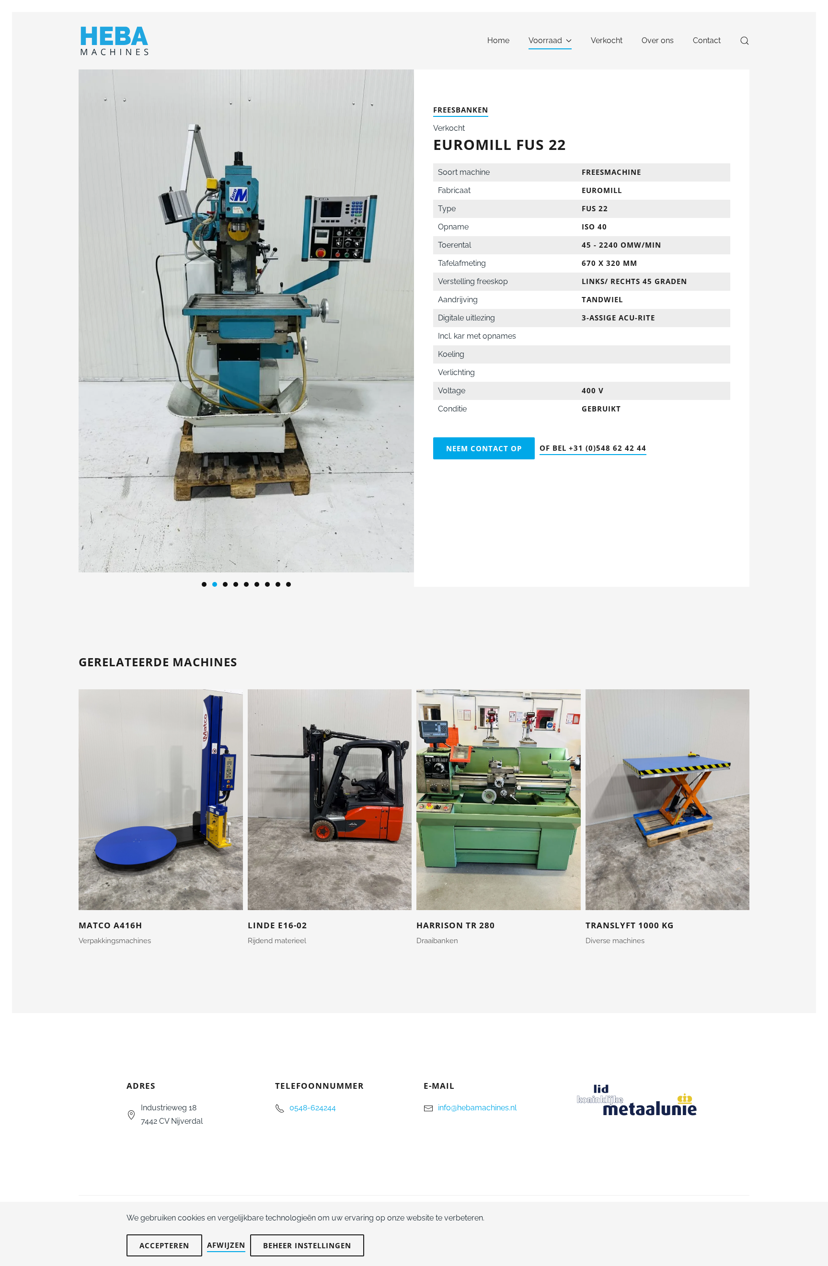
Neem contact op (484, 448)
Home (498, 40)
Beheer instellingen (307, 1245)
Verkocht (606, 40)
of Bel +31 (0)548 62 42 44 (593, 448)
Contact (707, 40)
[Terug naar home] (116, 41)
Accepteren (164, 1245)
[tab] (204, 584)
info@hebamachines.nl (477, 1107)
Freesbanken (460, 109)
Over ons (658, 40)
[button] (744, 41)
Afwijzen (226, 1245)
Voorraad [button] (545, 40)
